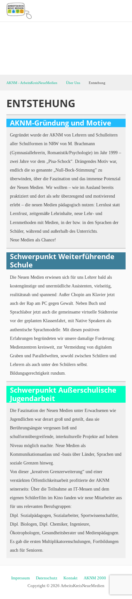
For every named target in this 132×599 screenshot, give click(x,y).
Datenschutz (46, 578)
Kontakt (70, 578)
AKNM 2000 (95, 578)
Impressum (20, 578)
